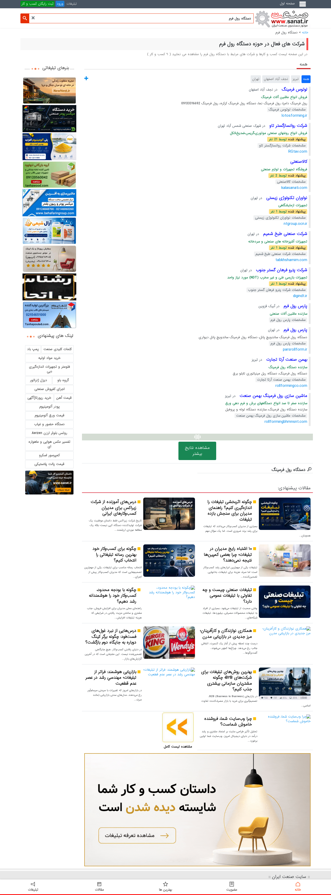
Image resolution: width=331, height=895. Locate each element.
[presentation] (304, 64)
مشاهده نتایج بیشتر (197, 451)
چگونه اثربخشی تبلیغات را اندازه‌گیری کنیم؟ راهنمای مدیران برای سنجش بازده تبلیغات (229, 510)
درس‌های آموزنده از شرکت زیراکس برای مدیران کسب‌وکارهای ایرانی (113, 508)
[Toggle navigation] (304, 6)
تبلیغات (71, 3)
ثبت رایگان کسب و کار (37, 3)
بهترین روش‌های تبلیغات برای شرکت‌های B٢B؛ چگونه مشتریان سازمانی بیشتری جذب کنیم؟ (226, 680)
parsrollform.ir (295, 349)
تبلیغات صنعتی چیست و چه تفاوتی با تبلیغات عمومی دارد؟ (227, 596)
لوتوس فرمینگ (293, 89)
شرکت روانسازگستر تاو (287, 125)
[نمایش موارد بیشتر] (86, 78)
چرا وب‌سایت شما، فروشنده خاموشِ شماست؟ (228, 722)
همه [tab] (303, 64)
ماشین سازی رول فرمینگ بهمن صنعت (272, 396)
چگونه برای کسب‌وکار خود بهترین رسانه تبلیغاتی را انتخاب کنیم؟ (114, 555)
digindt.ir (300, 296)
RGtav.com (297, 151)
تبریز (295, 79)
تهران (255, 79)
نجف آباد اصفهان (276, 79)
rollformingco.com (291, 385)
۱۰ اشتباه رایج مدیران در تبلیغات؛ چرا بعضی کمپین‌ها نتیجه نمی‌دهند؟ (228, 555)
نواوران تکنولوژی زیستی (286, 198)
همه (306, 79)
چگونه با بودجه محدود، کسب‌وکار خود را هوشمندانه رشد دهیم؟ (112, 596)
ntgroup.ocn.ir (295, 223)
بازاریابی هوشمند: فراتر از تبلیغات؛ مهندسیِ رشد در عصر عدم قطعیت (111, 678)
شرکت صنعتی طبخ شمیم (284, 234)
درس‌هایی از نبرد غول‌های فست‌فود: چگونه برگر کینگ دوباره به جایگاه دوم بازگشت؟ (110, 637)
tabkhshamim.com (291, 260)
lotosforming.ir (294, 115)
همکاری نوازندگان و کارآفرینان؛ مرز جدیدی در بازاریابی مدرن (226, 634)
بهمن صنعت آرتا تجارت (286, 359)
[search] (24, 18)
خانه (305, 32)
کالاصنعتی (298, 161)
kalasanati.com (294, 187)
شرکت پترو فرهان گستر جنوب (280, 270)
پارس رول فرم (294, 306)
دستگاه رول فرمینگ (288, 470)
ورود (60, 3)
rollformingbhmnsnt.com (286, 421)
